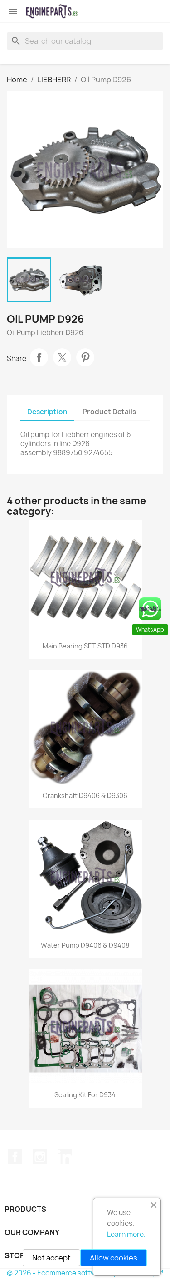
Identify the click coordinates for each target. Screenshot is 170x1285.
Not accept (51, 1258)
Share (39, 357)
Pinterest (85, 357)
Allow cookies (113, 1258)
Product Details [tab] (109, 412)
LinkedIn (65, 1156)
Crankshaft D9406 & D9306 (85, 795)
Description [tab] (47, 412)
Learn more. (126, 1234)
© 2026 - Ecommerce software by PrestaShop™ (85, 1273)
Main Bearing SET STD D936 (85, 646)
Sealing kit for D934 (85, 1094)
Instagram (40, 1156)
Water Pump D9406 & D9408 (85, 945)
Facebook (15, 1156)
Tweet (62, 357)
